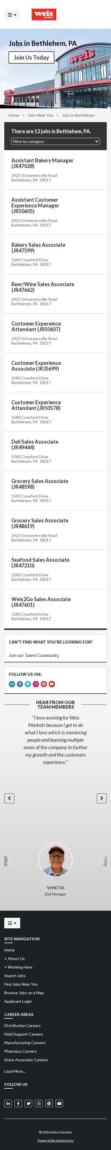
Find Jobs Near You (21, 984)
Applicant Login (18, 1001)
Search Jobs (15, 975)
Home (14, 115)
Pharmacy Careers (20, 1051)
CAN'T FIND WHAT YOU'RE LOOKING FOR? (51, 642)
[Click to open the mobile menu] (12, 14)
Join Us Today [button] (31, 57)
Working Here (18, 967)
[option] (55, 740)
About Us (14, 958)
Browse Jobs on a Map (24, 992)
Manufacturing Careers (25, 1042)
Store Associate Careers (26, 1059)
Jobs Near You (40, 115)
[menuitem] (55, 1025)
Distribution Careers (22, 1025)
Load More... (15, 1071)
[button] (55, 141)
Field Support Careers (23, 1034)
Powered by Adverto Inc (56, 1140)
